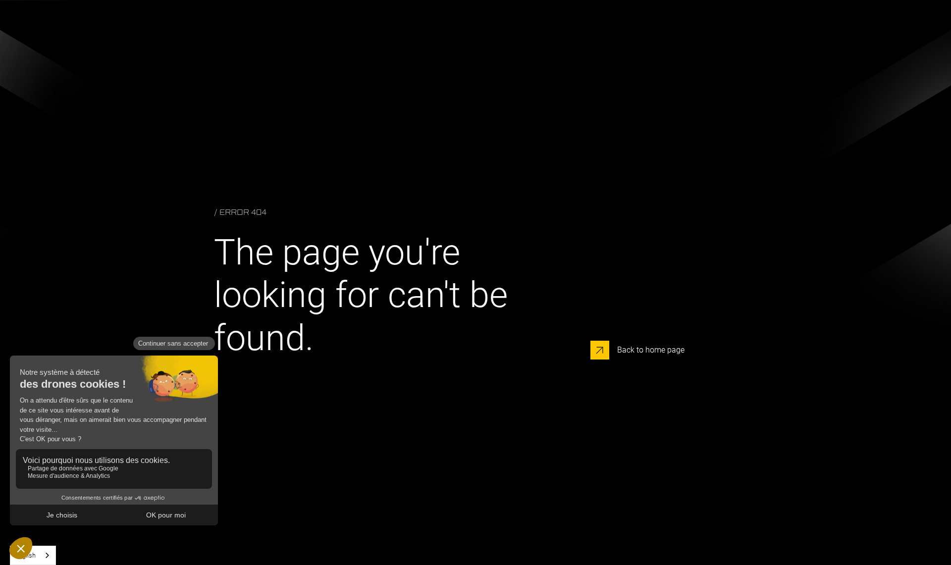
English (25, 555)
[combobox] (33, 555)
